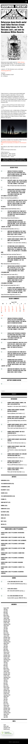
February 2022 (6, 687)
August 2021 (6, 696)
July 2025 (5, 627)
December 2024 (7, 637)
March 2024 (6, 650)
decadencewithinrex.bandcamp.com (10, 141)
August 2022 (6, 679)
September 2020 (7, 712)
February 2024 (6, 652)
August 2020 (6, 714)
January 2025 (6, 636)
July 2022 (5, 680)
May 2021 (5, 701)
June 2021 (6, 699)
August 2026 (6, 608)
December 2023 (7, 655)
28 (16, 311)
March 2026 (6, 615)
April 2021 (6, 702)
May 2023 (6, 665)
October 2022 (6, 676)
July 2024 (6, 645)
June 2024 (6, 646)
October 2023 (6, 658)
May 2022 (6, 683)
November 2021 (7, 692)
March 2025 (6, 633)
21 (16, 309)
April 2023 (6, 667)
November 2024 (7, 639)
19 (8, 309)
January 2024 (6, 653)
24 (1, 311)
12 (8, 308)
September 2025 (7, 624)
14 (16, 308)
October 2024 (6, 640)
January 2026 (6, 618)
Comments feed (7, 727)
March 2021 (6, 704)
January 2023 (6, 671)
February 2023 (6, 670)
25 (5, 311)
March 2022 (6, 686)
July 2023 (5, 662)
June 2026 (6, 611)
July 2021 (5, 698)
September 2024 (7, 642)
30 (23, 311)
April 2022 (6, 684)
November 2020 (7, 709)
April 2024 (6, 649)
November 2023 (7, 656)
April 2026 (6, 614)
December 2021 (7, 690)
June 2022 (6, 681)
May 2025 (6, 630)
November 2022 (7, 674)
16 (23, 308)
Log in (5, 724)
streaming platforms (6, 70)
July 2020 (6, 715)
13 (12, 308)
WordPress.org (7, 729)
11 (5, 308)
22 (20, 309)
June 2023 (6, 664)
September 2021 (7, 695)
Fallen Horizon (21, 62)
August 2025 (6, 625)
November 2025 (7, 621)
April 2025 (6, 631)
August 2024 (6, 643)
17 (1, 309)
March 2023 (6, 668)
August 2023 (6, 661)
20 (12, 309)
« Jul (2, 315)
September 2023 (7, 659)
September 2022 (7, 677)
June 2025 (6, 628)
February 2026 (6, 617)
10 (1, 308)
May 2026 (6, 612)
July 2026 (5, 609)
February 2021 (6, 705)
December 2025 (7, 620)
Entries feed (6, 726)
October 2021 (6, 693)
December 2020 (7, 708)
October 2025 (6, 622)
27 (12, 311)
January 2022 (6, 689)
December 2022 (7, 673)
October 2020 (6, 711)
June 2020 (6, 717)
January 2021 (6, 707)
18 (5, 309)
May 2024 (6, 648)
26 (9, 311)
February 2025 (6, 634)
